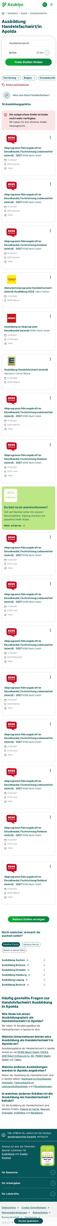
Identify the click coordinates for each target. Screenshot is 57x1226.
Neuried (44, 1109)
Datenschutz (9, 1207)
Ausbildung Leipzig (13, 979)
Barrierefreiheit (10, 1217)
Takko (17, 1059)
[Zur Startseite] (12, 4)
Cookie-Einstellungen (33, 1207)
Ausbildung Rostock (14, 984)
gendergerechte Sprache (22, 1136)
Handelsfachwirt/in (38, 13)
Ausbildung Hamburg (14, 974)
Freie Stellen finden (29, 62)
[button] (43, 52)
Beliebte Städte (11, 944)
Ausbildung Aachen (13, 960)
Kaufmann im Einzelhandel (36, 1078)
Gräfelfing (19, 1112)
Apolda (24, 13)
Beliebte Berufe (31, 944)
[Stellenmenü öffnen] (50, 137)
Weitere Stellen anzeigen (28, 919)
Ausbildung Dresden (14, 969)
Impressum (31, 1217)
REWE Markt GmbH (28, 1052)
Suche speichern (28, 1220)
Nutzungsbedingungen (14, 1212)
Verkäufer (7, 1082)
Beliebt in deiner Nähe (14, 950)
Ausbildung (13, 13)
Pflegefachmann (42, 1086)
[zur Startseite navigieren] (3, 13)
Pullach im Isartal (29, 1109)
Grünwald (7, 1112)
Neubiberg (37, 1112)
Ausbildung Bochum (14, 965)
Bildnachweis (40, 1212)
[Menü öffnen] (51, 4)
